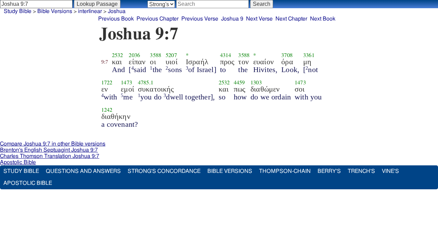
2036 (134, 55)
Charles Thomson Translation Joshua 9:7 (49, 156)
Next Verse (259, 19)
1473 (126, 82)
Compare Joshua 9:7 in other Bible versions (52, 144)
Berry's (329, 171)
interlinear (90, 11)
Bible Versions (54, 11)
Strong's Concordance (164, 171)
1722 (107, 82)
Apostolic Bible (18, 162)
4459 (239, 82)
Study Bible (17, 11)
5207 (171, 55)
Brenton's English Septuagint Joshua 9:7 (49, 150)
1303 (256, 82)
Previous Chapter (158, 19)
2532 (117, 55)
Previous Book (116, 19)
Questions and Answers (83, 171)
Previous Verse (199, 19)
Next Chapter (291, 19)
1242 (107, 109)
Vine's (390, 171)
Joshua (117, 11)
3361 (308, 55)
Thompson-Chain (285, 171)
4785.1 (145, 82)
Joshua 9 (232, 19)
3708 (287, 55)
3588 (155, 55)
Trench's (361, 171)
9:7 (104, 62)
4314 (225, 55)
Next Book (322, 19)
